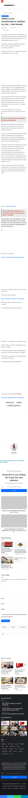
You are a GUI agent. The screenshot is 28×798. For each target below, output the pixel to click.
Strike (10, 751)
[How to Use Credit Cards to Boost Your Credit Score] (14, 733)
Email (2, 603)
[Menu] (2, 5)
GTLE (18, 746)
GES (3, 746)
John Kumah (10, 402)
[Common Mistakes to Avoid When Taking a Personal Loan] (7, 680)
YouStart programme (14, 405)
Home (3, 13)
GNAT (7, 746)
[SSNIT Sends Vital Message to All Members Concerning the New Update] (7, 544)
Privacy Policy (22, 788)
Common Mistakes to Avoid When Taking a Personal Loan (6, 687)
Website (3, 609)
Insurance (11, 748)
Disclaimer (16, 788)
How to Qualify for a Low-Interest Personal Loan (20, 687)
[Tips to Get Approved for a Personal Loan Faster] (5, 723)
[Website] (14, 455)
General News (9, 13)
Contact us (10, 788)
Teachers (20, 751)
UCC (11, 753)
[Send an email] (7, 27)
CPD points (22, 743)
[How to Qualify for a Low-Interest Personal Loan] (21, 680)
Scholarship (21, 748)
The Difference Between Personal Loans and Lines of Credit (7, 671)
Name (3, 598)
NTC (16, 748)
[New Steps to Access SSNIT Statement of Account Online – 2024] (7, 560)
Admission (4, 743)
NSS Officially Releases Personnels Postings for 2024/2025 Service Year (20, 551)
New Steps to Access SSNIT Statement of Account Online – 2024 (6, 566)
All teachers (10, 743)
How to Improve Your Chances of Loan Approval (20, 671)
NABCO (19, 402)
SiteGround (22, 786)
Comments (22, 627)
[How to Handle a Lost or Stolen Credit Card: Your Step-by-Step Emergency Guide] (23, 728)
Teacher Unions (5, 753)
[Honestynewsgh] (9, 5)
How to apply (4, 748)
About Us (5, 788)
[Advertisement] (14, 70)
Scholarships (4, 751)
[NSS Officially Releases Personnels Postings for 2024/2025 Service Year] (21, 544)
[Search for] (26, 5)
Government (12, 746)
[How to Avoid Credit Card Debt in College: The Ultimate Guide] (23, 733)
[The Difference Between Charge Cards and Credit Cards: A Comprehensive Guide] (5, 733)
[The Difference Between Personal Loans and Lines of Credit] (7, 665)
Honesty (5, 27)
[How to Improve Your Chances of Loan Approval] (21, 665)
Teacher (15, 751)
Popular (4, 627)
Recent (13, 627)
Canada (16, 743)
